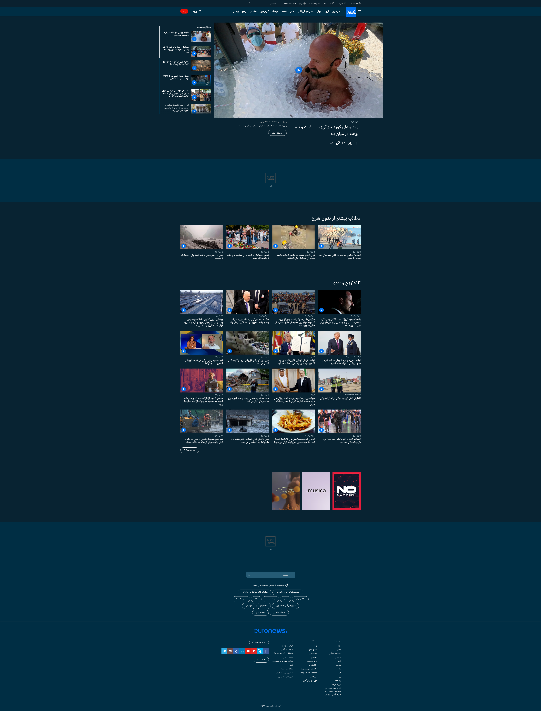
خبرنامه (262, 659)
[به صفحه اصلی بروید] (351, 12)
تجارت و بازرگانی (305, 11)
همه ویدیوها (190, 450)
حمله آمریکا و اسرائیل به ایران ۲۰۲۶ (254, 592)
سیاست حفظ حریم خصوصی (282, 661)
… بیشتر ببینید (277, 133)
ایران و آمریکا (241, 599)
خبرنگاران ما (336, 684)
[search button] (249, 3)
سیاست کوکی (288, 657)
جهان (319, 11)
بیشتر (291, 641)
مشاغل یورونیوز (287, 669)
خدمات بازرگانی (287, 649)
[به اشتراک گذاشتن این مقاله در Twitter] (350, 143)
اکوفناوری (219, 316)
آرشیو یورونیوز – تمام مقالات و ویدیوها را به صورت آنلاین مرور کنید (332, 691)
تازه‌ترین (336, 11)
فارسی (355, 3)
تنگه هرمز (263, 605)
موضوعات (337, 641)
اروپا (327, 11)
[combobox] (263, 3)
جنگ (256, 599)
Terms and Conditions (283, 653)
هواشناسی (313, 653)
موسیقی (249, 605)
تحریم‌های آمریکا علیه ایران (285, 605)
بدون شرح (357, 251)
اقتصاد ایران (260, 612)
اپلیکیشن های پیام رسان (308, 669)
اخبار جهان (311, 357)
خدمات (314, 641)
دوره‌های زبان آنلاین (310, 680)
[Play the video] (298, 70)
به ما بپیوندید (312, 661)
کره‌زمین (264, 11)
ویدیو (244, 11)
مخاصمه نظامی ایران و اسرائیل (288, 592)
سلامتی (253, 11)
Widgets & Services (308, 673)
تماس (291, 665)
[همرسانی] (344, 143)
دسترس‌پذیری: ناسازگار (284, 673)
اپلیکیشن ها (313, 665)
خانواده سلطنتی (279, 612)
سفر (292, 11)
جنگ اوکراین (300, 599)
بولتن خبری (313, 649)
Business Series (353, 395)
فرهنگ (275, 11)
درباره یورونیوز (287, 645)
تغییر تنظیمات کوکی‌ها (285, 677)
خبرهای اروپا (356, 316)
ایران (313, 395)
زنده (184, 11)
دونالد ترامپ (270, 599)
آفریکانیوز (313, 677)
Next (284, 11)
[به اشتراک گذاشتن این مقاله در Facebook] (356, 143)
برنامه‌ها (338, 680)
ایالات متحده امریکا (353, 357)
